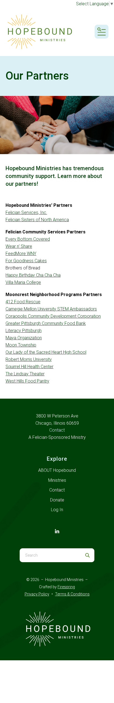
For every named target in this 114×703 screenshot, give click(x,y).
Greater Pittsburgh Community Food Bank (46, 323)
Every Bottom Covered (28, 239)
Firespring (66, 587)
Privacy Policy (37, 594)
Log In (57, 509)
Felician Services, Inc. (26, 212)
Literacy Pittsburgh (24, 330)
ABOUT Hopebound (57, 470)
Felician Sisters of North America (37, 219)
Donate (57, 500)
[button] (101, 32)
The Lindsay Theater (25, 373)
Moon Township (21, 345)
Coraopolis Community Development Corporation (53, 316)
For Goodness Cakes (26, 260)
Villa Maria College (23, 282)
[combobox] (50, 555)
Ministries (57, 480)
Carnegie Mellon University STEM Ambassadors (51, 309)
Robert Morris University (29, 359)
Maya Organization (24, 337)
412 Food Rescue (23, 301)
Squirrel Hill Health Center (29, 366)
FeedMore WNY (21, 253)
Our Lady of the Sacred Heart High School (46, 352)
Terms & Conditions (72, 594)
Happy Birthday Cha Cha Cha (33, 275)
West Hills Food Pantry (27, 381)
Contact (57, 430)
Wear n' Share (19, 246)
